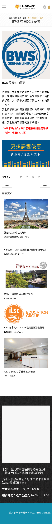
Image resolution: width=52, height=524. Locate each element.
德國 (24, 18)
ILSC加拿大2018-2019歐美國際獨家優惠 (24, 327)
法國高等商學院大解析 (15, 232)
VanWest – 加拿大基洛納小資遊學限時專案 (25, 250)
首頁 (11, 18)
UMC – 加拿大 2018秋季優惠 (18, 294)
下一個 (45, 185)
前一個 (7, 185)
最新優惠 (17, 18)
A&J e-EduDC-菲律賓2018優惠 (19, 372)
